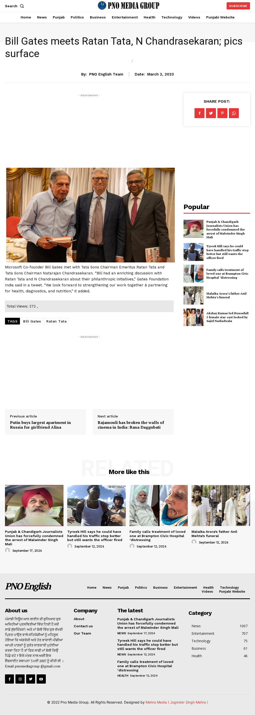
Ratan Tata (56, 321)
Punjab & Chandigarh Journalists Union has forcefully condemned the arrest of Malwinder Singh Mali (225, 229)
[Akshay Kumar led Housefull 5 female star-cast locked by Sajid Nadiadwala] (193, 317)
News (143, 61)
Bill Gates (32, 321)
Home (91, 587)
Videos (207, 591)
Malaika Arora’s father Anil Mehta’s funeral (226, 295)
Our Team (82, 633)
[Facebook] (199, 113)
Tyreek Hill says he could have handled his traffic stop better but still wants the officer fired (227, 252)
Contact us (83, 626)
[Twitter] (211, 113)
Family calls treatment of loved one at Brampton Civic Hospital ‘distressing (227, 273)
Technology (229, 587)
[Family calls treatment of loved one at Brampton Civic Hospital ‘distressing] (193, 274)
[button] (15, 6)
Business (117, 61)
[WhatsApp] (234, 113)
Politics (141, 587)
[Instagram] (19, 678)
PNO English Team (106, 74)
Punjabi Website (232, 591)
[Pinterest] (222, 113)
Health (208, 587)
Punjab (123, 587)
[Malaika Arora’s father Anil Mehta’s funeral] (193, 295)
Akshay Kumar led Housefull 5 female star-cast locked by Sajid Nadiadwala (227, 317)
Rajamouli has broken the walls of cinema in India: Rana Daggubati (131, 425)
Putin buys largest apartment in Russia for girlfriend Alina (40, 425)
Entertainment (185, 587)
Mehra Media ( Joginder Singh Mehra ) (177, 702)
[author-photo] (8, 550)
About (79, 619)
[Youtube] (41, 678)
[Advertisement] (89, 133)
